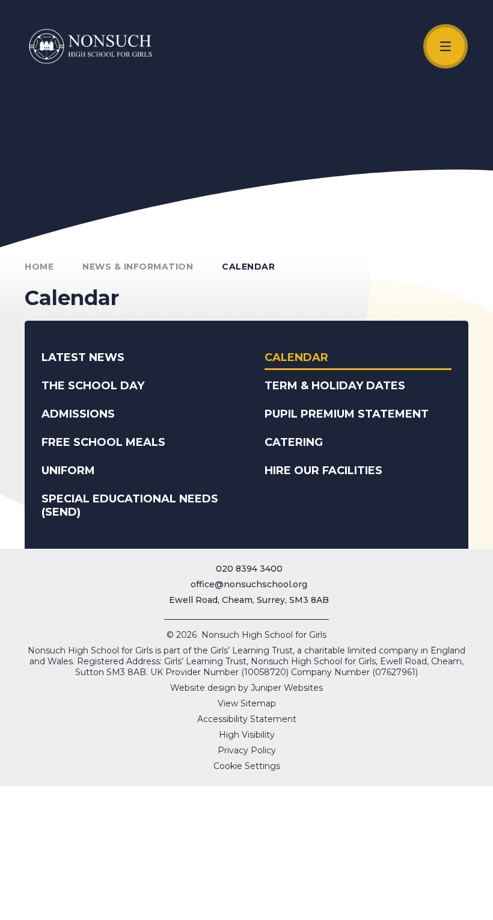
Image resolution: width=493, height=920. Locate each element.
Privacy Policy (247, 750)
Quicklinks (199, 906)
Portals (395, 906)
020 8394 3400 (249, 568)
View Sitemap (247, 703)
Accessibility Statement (246, 719)
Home (39, 266)
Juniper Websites (287, 687)
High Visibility (247, 734)
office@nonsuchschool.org (249, 584)
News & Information (137, 266)
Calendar (248, 266)
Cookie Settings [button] (246, 766)
